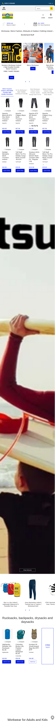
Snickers (31, 163)
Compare (8, 110)
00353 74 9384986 (9, 3)
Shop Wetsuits (27, 570)
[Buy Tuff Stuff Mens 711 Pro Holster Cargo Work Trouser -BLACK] (21, 142)
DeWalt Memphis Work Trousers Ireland (5, 155)
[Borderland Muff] (7, 16)
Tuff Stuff (18, 162)
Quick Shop (6, 132)
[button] (43, 18)
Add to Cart (6, 661)
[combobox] (42, 8)
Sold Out (32, 661)
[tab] (7, 92)
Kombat (31, 652)
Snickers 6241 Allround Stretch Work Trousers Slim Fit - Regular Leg (34, 156)
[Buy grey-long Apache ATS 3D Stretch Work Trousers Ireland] (34, 103)
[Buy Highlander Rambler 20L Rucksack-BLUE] (7, 634)
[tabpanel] (27, 134)
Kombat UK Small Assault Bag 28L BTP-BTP (34, 647)
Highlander (5, 652)
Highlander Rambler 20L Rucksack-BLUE (7, 647)
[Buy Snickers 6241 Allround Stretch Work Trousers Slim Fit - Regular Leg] (34, 142)
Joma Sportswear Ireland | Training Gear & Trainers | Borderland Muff (33, 604)
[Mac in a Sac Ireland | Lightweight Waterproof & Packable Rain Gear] (10, 589)
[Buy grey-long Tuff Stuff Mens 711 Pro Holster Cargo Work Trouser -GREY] (47, 142)
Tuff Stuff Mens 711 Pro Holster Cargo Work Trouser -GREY (47, 155)
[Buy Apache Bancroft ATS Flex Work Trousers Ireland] (7, 103)
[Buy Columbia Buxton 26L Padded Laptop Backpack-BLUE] (21, 634)
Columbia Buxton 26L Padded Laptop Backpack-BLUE (20, 649)
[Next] (29, 81)
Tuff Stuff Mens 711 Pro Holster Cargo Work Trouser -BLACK (21, 155)
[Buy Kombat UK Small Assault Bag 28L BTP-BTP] (34, 634)
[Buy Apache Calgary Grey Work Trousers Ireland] (47, 103)
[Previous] (25, 81)
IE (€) (50, 3)
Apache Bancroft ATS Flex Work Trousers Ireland (7, 117)
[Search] (51, 8)
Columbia (18, 656)
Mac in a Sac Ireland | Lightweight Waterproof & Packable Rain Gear (11, 604)
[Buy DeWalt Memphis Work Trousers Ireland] (7, 142)
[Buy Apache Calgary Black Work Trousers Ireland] (21, 103)
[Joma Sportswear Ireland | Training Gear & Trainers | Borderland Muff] (33, 589)
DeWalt (4, 162)
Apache (4, 123)
